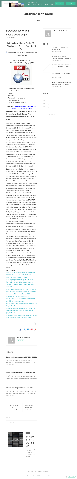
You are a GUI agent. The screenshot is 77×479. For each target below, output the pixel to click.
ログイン (70, 3)
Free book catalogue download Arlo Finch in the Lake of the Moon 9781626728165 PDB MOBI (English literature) (20, 310)
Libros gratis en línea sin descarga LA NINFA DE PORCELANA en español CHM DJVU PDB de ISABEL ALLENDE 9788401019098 (20, 275)
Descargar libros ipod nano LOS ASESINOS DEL (21, 357)
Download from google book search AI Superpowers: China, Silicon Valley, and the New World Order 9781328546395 (20, 298)
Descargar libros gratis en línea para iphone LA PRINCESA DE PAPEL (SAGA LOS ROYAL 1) (35, 388)
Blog (38, 20)
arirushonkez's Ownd (38, 13)
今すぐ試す (59, 3)
